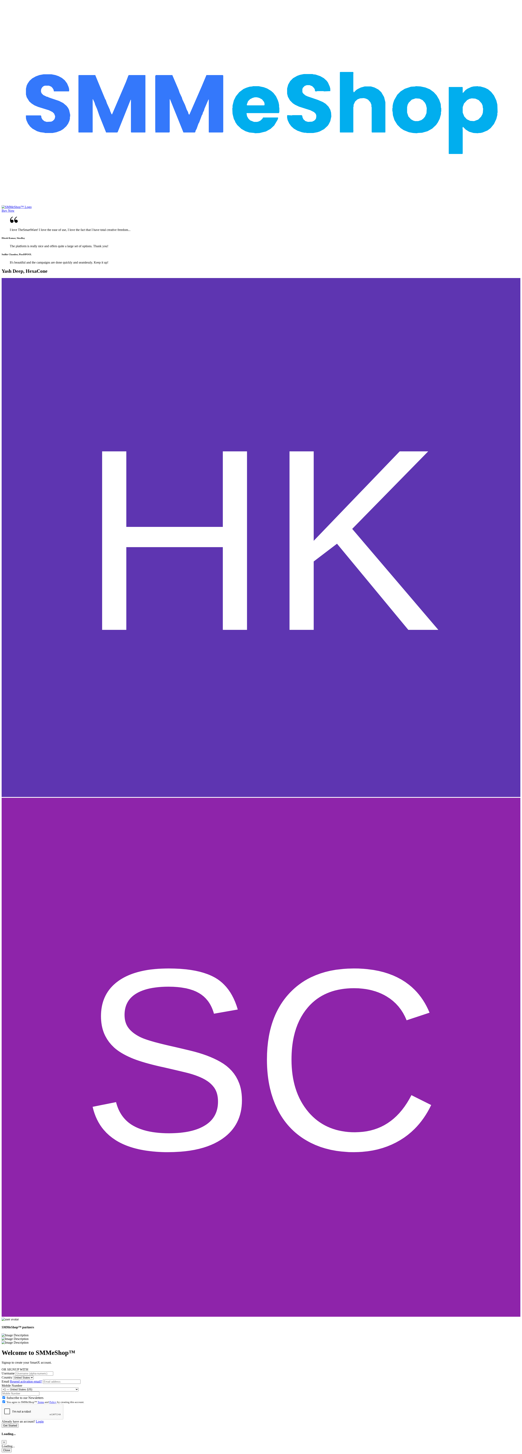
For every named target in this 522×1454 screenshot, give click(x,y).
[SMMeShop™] (261, 203)
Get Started (10, 1425)
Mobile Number (12, 1385)
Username (8, 1373)
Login (40, 1421)
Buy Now (8, 210)
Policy (52, 1402)
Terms (41, 1402)
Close (6, 1450)
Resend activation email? (26, 1381)
